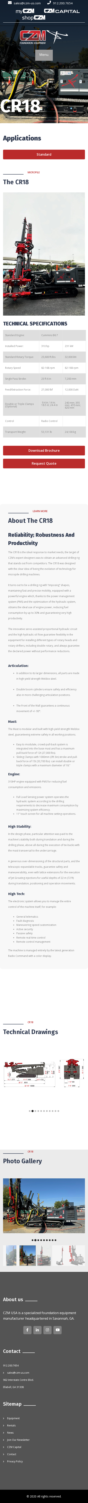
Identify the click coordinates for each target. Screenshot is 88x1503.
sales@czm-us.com (27, 3)
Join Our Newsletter (18, 1440)
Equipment (13, 1418)
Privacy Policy (15, 1461)
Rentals (11, 1425)
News (10, 1432)
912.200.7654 (63, 3)
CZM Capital (14, 1447)
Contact (11, 1454)
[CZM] (44, 37)
